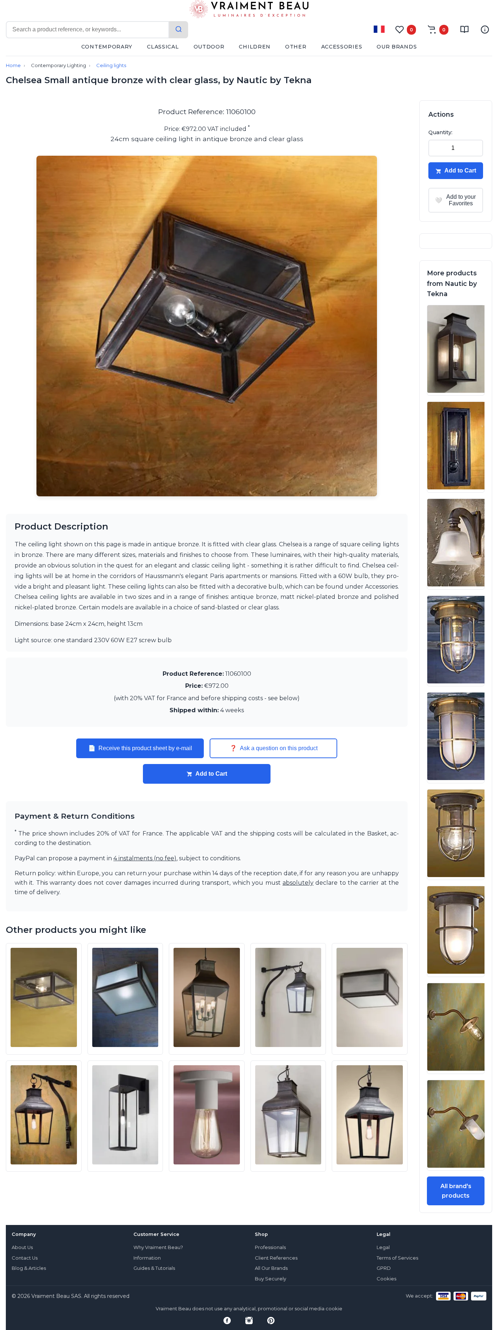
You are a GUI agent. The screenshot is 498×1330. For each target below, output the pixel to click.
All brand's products (455, 1191)
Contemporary (106, 46)
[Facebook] (227, 1320)
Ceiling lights (111, 65)
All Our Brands (271, 1268)
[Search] (178, 29)
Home (13, 65)
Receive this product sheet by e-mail (140, 748)
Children (255, 46)
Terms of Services (397, 1258)
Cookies (386, 1278)
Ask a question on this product (274, 748)
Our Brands (397, 46)
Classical (163, 46)
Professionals (270, 1247)
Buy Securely (270, 1278)
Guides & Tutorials (154, 1268)
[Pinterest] (271, 1320)
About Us (22, 1247)
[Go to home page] (249, 10)
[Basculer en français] (379, 29)
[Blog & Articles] (464, 29)
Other (296, 46)
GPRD (384, 1268)
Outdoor (209, 46)
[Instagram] (249, 1320)
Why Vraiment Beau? (158, 1247)
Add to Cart (211, 774)
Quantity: (440, 132)
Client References (276, 1258)
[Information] (485, 29)
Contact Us (25, 1258)
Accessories (341, 46)
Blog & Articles (29, 1268)
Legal (383, 1247)
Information (147, 1258)
